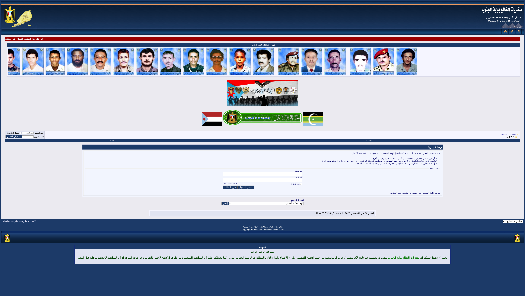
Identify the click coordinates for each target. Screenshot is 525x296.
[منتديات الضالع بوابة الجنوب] (7, 242)
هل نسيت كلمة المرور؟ (230, 183)
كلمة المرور (39, 137)
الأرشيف (13, 221)
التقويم (111, 140)
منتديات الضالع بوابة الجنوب (508, 134)
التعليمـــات (369, 140)
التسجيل (425, 193)
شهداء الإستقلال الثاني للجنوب (263, 45)
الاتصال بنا (31, 221)
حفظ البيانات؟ (13, 133)
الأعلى (5, 221)
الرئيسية (22, 221)
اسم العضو (39, 133)
